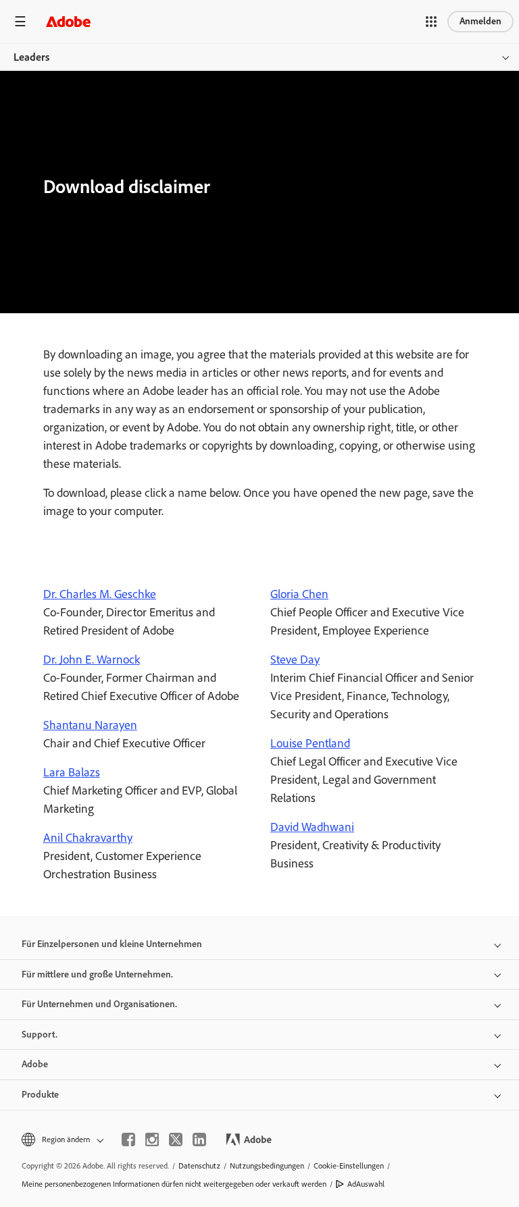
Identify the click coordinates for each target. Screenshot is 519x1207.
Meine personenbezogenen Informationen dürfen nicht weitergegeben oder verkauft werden (174, 1184)
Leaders (31, 57)
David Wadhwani (312, 827)
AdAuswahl (366, 1184)
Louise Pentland (310, 743)
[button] (431, 21)
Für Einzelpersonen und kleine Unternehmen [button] (112, 944)
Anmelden (480, 21)
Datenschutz (199, 1166)
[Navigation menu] (20, 21)
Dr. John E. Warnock (91, 659)
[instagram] (152, 1139)
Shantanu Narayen (90, 725)
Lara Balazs (71, 772)
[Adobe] (68, 21)
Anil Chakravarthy (87, 837)
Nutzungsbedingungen (267, 1166)
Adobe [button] (35, 1064)
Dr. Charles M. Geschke (99, 594)
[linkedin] (199, 1139)
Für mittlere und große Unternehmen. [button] (97, 974)
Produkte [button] (40, 1094)
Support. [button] (39, 1034)
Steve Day (295, 659)
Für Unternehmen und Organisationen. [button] (99, 1004)
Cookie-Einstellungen (349, 1166)
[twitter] (175, 1139)
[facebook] (128, 1139)
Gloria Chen (299, 594)
